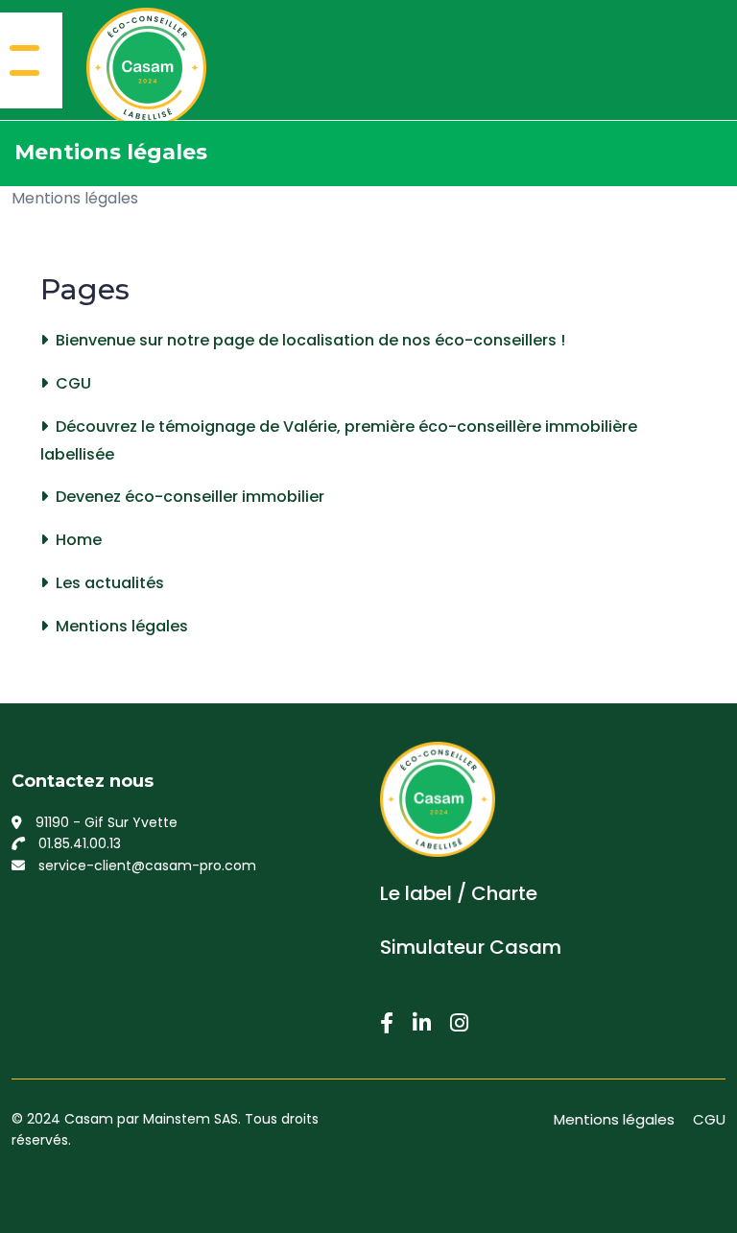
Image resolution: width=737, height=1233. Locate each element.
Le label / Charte (458, 893)
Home (79, 540)
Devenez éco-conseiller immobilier (190, 497)
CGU (73, 383)
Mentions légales (75, 198)
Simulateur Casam (470, 947)
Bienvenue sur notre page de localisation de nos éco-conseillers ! (310, 340)
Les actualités (110, 583)
